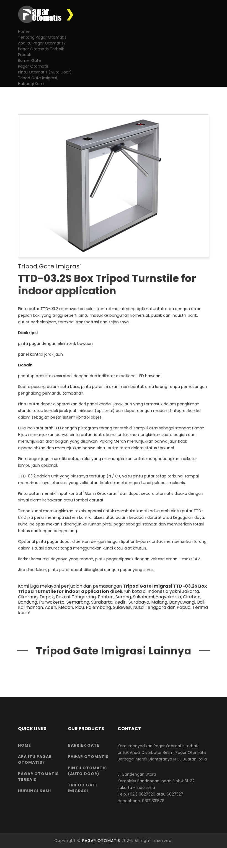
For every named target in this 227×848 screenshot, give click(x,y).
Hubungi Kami (31, 83)
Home (24, 31)
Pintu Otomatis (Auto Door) (45, 72)
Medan (65, 607)
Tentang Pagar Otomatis (42, 37)
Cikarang (28, 597)
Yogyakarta (168, 597)
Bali (201, 602)
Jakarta (190, 591)
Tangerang (84, 597)
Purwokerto (52, 602)
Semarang (77, 602)
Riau (79, 607)
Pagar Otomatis (33, 66)
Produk (24, 54)
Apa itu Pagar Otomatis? (42, 43)
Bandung (27, 602)
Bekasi (63, 597)
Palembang (98, 607)
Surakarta (102, 602)
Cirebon (191, 597)
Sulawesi (122, 607)
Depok (47, 597)
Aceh (50, 607)
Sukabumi (143, 597)
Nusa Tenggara (149, 607)
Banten (106, 597)
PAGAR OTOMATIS (101, 840)
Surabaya (138, 602)
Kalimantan (30, 607)
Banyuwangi (182, 602)
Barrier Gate (29, 60)
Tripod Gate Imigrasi (37, 78)
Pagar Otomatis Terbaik (41, 49)
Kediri (121, 602)
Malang (159, 602)
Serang (123, 597)
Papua (183, 607)
